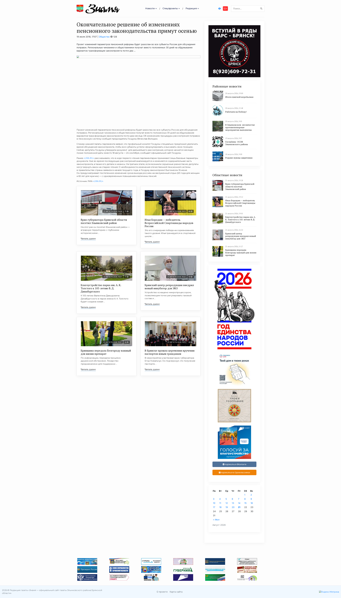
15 (245, 503)
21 (239, 507)
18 (220, 507)
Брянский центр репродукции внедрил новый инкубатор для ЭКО (169, 286)
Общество (104, 36)
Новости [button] (150, 8)
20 (233, 507)
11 (220, 503)
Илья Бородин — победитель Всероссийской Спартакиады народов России (169, 223)
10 (214, 503)
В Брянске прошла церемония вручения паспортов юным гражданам (169, 352)
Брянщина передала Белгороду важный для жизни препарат (106, 352)
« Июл (216, 519)
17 (214, 507)
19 (227, 507)
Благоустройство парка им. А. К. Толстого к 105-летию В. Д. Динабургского (101, 288)
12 (227, 503)
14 (239, 503)
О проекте (162, 591)
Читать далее (88, 238)
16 (252, 503)
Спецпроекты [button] (170, 8)
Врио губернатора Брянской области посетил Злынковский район (104, 221)
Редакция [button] (191, 8)
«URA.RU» (89, 158)
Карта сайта (176, 591)
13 (233, 503)
